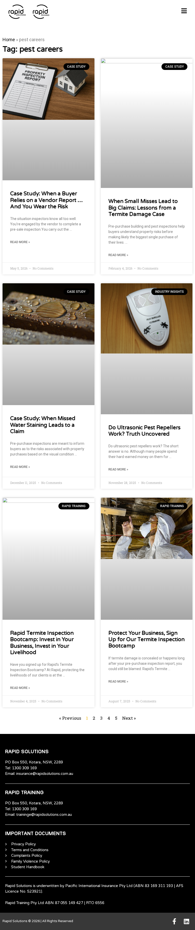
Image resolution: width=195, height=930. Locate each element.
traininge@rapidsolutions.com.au (44, 814)
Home (9, 39)
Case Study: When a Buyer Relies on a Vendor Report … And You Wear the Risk (46, 200)
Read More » (20, 242)
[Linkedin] (186, 921)
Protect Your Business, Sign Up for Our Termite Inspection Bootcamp (146, 639)
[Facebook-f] (174, 921)
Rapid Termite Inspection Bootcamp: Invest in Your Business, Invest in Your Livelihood (42, 643)
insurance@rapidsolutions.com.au (44, 773)
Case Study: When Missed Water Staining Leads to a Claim (42, 424)
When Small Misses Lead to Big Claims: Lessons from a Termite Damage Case (143, 207)
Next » (129, 718)
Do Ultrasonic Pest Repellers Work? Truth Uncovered (144, 430)
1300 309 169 (24, 768)
